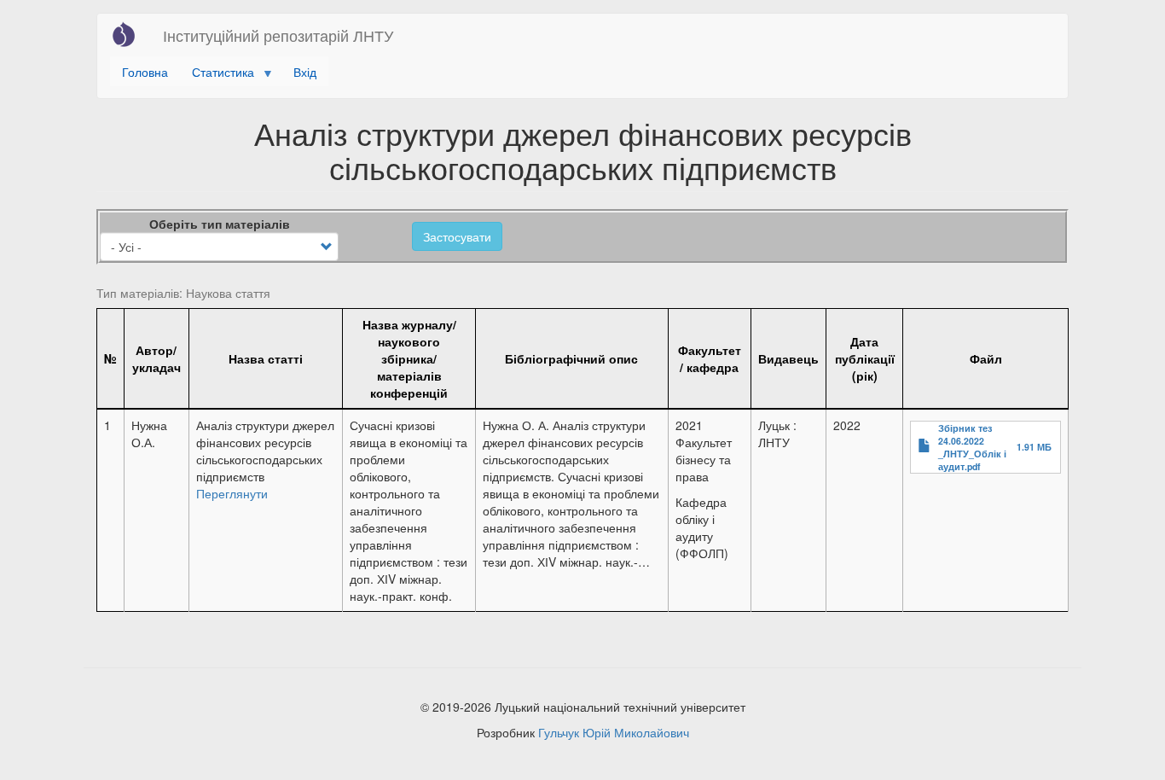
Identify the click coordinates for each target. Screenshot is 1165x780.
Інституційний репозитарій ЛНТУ (278, 35)
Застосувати (457, 236)
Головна (145, 71)
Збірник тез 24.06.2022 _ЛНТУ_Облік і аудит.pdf (972, 447)
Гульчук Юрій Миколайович (613, 732)
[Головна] (130, 34)
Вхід (304, 71)
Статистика (217, 74)
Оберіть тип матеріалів (219, 223)
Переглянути (232, 493)
